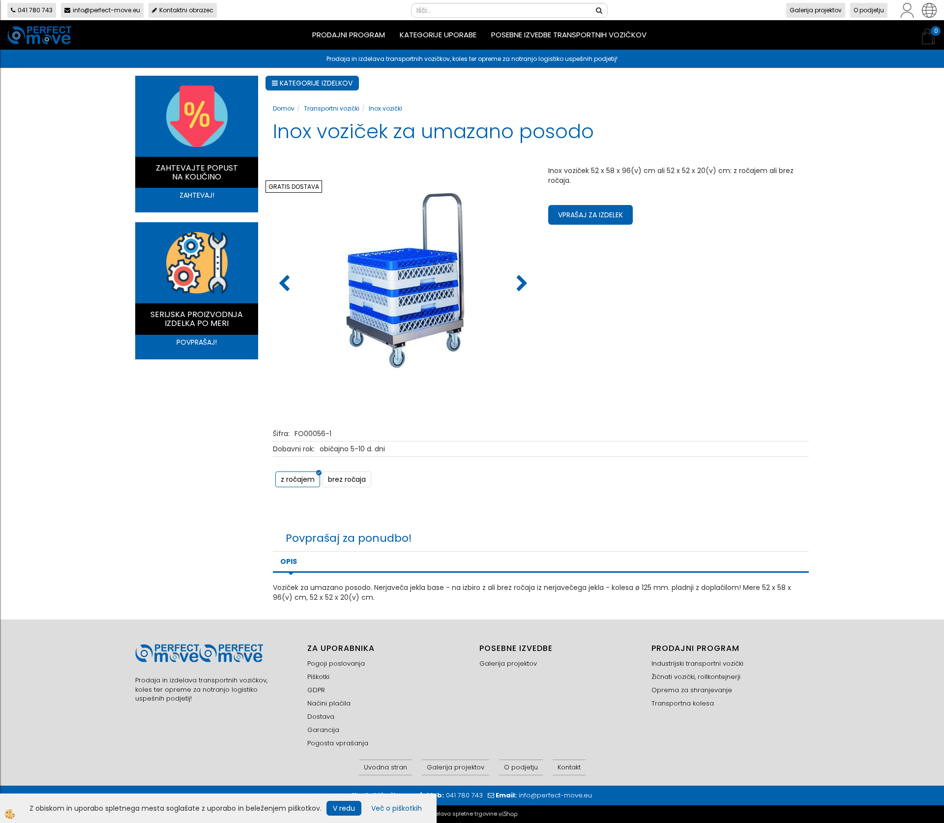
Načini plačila (329, 703)
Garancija (323, 730)
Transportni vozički (331, 108)
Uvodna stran (385, 767)
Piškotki (318, 676)
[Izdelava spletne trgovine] (508, 814)
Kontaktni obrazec (186, 10)
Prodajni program (348, 34)
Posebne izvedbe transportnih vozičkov (569, 34)
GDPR (316, 690)
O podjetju (869, 10)
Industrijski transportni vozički (697, 663)
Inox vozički (385, 108)
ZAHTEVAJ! (196, 195)
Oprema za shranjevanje (691, 690)
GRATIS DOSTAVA (293, 186)
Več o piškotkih (396, 808)
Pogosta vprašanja (337, 743)
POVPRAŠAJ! (197, 342)
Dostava (320, 716)
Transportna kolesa (682, 703)
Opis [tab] (288, 561)
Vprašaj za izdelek (590, 215)
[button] (520, 284)
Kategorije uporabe (438, 34)
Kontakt (569, 767)
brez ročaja (347, 479)
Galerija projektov (816, 10)
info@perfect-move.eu (106, 10)
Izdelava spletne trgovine (462, 814)
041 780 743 (35, 10)
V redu (344, 808)
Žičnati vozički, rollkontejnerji (695, 676)
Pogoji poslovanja (336, 663)
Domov (284, 108)
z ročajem (298, 479)
